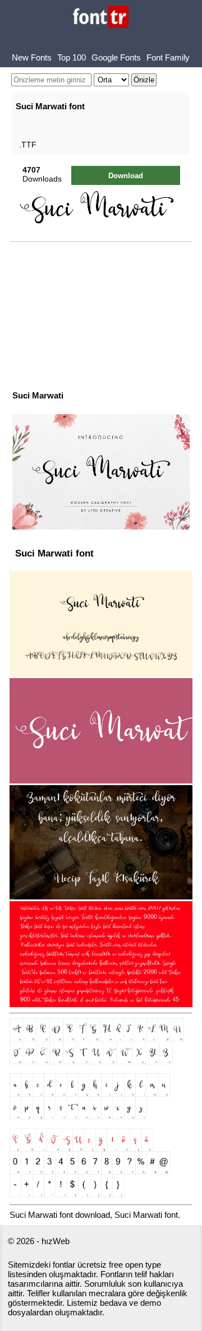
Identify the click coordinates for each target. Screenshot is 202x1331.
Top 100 (71, 57)
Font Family (168, 57)
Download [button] (125, 175)
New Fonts (32, 57)
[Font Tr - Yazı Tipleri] (100, 18)
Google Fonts (116, 57)
